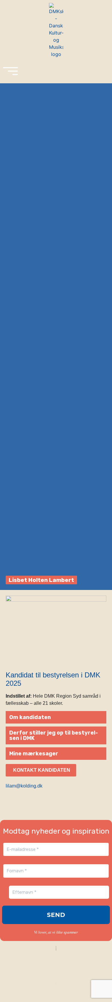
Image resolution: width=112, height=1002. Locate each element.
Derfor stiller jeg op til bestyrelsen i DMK (53, 735)
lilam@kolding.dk (24, 785)
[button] (56, 717)
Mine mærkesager (33, 753)
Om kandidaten (30, 717)
